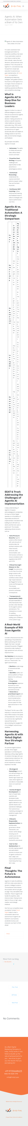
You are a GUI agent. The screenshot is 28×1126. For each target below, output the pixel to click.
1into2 (8, 933)
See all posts (7, 961)
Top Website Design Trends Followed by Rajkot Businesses (14, 971)
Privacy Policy (9, 1117)
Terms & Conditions (17, 1117)
